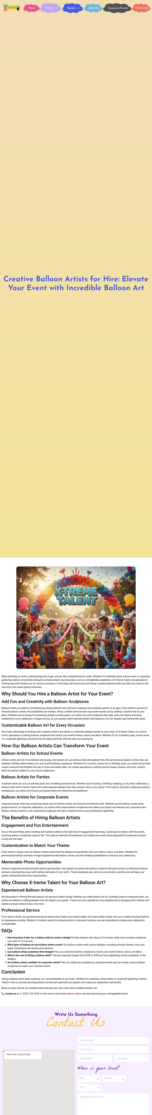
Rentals (71, 8)
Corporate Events (118, 8)
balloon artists (73, 993)
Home (32, 8)
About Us (94, 8)
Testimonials (141, 8)
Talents (49, 8)
